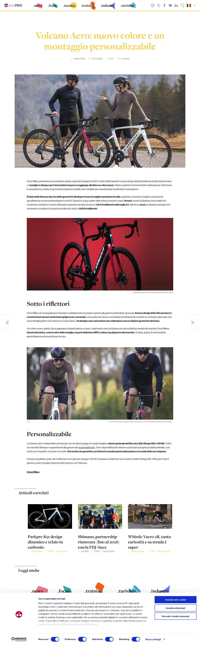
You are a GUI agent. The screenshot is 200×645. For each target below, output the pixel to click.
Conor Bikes (33, 472)
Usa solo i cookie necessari (175, 616)
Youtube (170, 5)
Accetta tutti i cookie (175, 599)
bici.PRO (85, 551)
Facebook (164, 5)
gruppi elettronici (86, 447)
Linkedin (176, 5)
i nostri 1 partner (53, 603)
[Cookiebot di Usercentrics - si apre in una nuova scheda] (19, 639)
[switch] (82, 639)
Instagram (152, 5)
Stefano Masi (79, 58)
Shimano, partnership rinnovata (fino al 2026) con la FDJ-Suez (99, 542)
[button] (164, 383)
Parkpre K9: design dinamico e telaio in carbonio (45, 542)
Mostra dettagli (153, 639)
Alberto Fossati (137, 551)
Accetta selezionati (175, 608)
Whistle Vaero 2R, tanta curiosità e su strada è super (149, 542)
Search (182, 5)
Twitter (158, 5)
